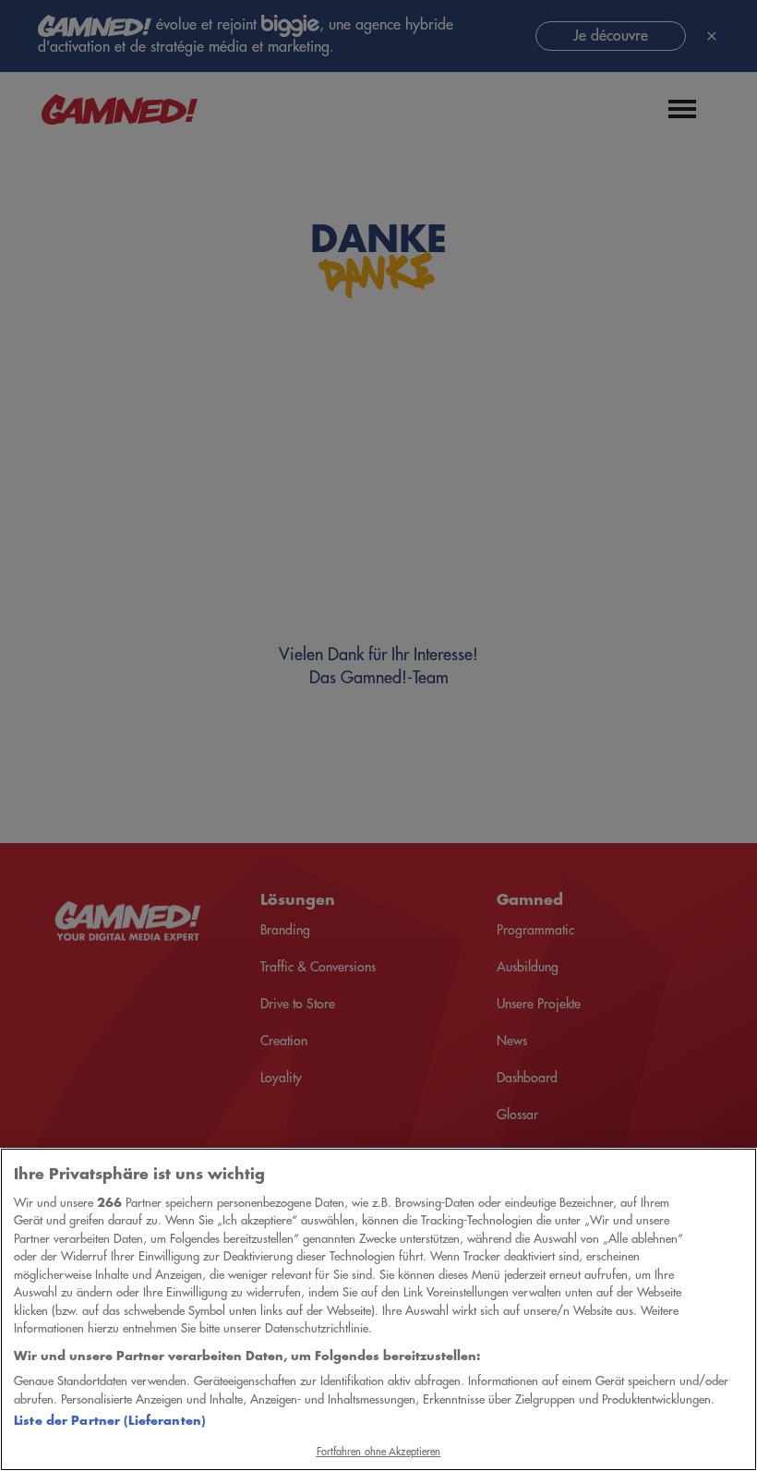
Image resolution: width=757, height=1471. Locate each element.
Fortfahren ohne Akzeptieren (379, 1452)
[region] (378, 1309)
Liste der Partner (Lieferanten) (110, 1421)
